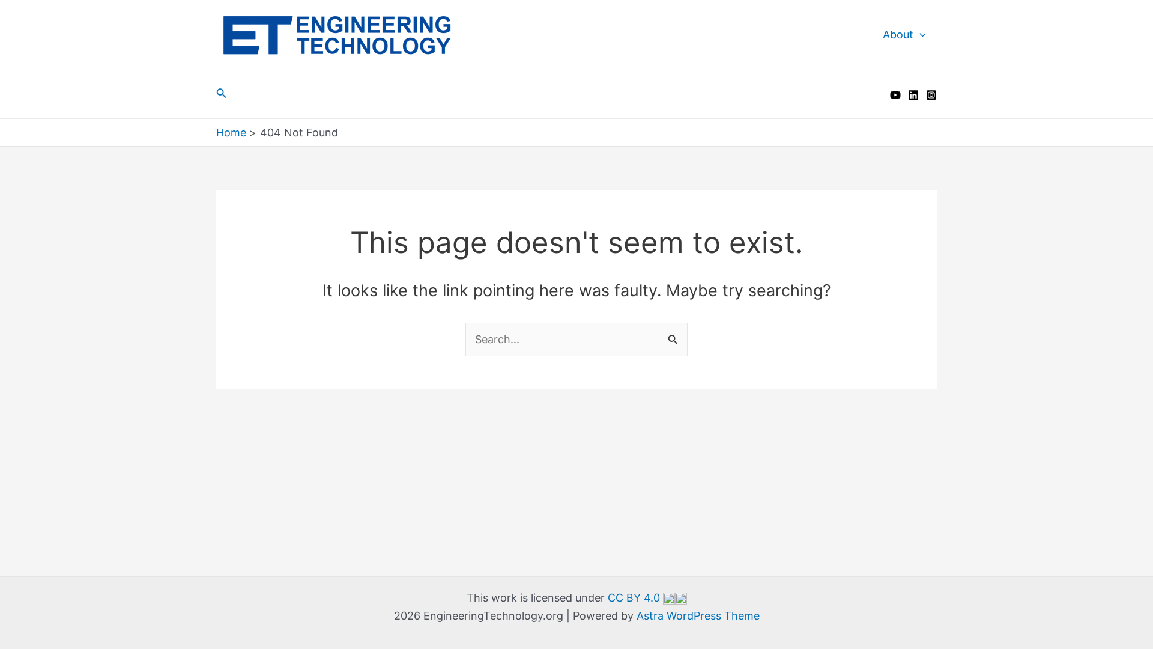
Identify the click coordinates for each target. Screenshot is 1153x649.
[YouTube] (895, 95)
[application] (919, 35)
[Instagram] (931, 95)
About (898, 34)
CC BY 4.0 (635, 597)
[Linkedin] (913, 95)
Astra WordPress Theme (698, 615)
